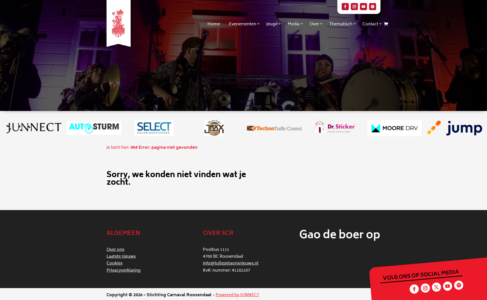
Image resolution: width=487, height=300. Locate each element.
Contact (370, 24)
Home (213, 24)
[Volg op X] (436, 287)
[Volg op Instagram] (354, 6)
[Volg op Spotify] (372, 6)
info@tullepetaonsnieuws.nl (230, 263)
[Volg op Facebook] (345, 6)
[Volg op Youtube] (363, 6)
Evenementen (242, 24)
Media (294, 24)
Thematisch (340, 24)
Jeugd (271, 24)
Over (314, 24)
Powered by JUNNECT (237, 295)
